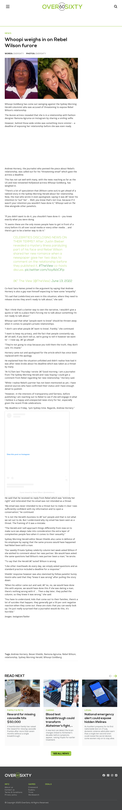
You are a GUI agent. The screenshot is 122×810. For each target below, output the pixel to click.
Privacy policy (11, 795)
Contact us (10, 790)
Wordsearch (33, 795)
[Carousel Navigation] (113, 676)
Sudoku (31, 790)
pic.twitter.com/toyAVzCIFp (44, 270)
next (115, 676)
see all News (61, 754)
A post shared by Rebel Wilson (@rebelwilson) (37, 492)
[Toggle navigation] (8, 7)
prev (110, 676)
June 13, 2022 (61, 281)
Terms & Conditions (13, 792)
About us (9, 787)
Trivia (30, 792)
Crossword (33, 787)
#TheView (46, 266)
